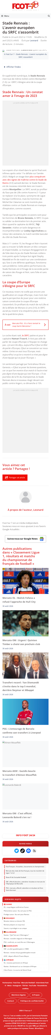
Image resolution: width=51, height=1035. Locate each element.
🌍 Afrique (9, 960)
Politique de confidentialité (32, 1001)
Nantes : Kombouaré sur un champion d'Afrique (20, 966)
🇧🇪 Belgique (9, 918)
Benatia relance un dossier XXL (14, 921)
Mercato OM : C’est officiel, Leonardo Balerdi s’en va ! (17, 815)
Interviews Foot (42, 983)
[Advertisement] (25, 134)
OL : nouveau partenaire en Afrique (16, 963)
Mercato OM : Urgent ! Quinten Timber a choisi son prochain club (21, 642)
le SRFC (25, 335)
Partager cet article (17, 477)
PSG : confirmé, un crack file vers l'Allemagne (19, 942)
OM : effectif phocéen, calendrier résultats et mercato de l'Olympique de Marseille (25, 882)
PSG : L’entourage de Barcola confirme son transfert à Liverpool (21, 730)
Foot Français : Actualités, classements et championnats (25, 866)
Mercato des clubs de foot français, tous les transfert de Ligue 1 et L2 (25, 872)
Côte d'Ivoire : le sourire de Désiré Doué (17, 970)
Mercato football (28, 983)
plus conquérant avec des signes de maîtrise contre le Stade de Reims (24, 179)
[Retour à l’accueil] (25, 5)
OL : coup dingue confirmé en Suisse (16, 907)
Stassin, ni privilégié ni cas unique (15, 928)
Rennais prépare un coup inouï (14, 925)
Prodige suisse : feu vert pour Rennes (16, 914)
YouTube (32, 985)
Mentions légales (19, 995)
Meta (9, 985)
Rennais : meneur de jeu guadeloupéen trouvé (19, 952)
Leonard (38, 510)
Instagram (17, 985)
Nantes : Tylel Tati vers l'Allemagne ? (16, 935)
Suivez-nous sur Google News (22, 538)
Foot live (16, 983)
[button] (49, 15)
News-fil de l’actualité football (16, 877)
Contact (10, 1001)
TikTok (25, 985)
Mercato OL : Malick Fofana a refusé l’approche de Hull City (19, 599)
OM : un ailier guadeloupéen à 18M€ (16, 949)
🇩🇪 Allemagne (10, 932)
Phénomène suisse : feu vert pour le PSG (18, 911)
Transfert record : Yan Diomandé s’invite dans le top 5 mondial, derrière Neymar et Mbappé (20, 686)
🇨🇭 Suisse (8, 904)
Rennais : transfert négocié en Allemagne (18, 939)
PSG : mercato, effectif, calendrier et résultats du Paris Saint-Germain (24, 889)
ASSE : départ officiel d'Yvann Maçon (16, 956)
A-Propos (35, 995)
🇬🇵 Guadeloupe (11, 946)
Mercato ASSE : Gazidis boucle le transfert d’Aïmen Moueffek (19, 773)
